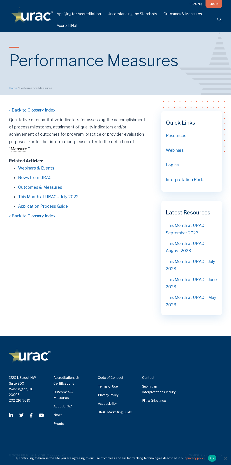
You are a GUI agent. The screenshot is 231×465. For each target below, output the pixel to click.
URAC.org (196, 4)
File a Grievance (154, 400)
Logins (172, 165)
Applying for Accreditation (79, 14)
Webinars (175, 150)
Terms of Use (108, 386)
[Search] (216, 20)
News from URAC (34, 177)
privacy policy (195, 458)
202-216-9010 (19, 400)
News (57, 415)
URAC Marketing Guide (115, 412)
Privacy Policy (108, 395)
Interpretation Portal (186, 179)
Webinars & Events (36, 168)
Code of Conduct (110, 377)
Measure (19, 148)
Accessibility (107, 403)
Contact (148, 377)
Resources (176, 135)
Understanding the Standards (132, 14)
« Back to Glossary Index (32, 110)
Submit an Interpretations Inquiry (159, 389)
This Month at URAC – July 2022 (48, 196)
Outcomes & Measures (183, 14)
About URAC (62, 406)
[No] (225, 458)
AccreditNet (67, 25)
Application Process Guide (43, 206)
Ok (212, 458)
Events (58, 423)
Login (214, 4)
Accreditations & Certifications (66, 380)
